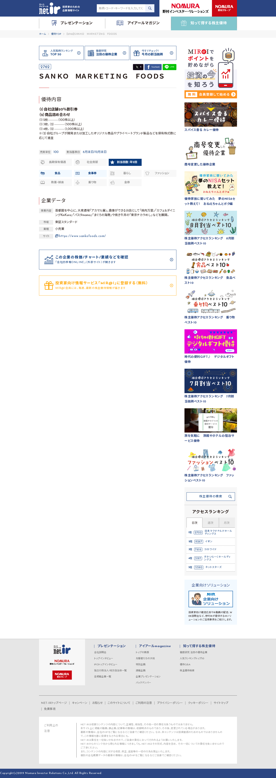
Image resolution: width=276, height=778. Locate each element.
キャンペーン (79, 703)
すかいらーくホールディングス (217, 558)
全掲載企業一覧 (102, 677)
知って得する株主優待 (199, 646)
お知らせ (97, 703)
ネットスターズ (213, 567)
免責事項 (49, 709)
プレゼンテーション (111, 646)
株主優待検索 (187, 671)
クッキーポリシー (198, 703)
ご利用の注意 (144, 703)
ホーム (42, 34)
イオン (209, 541)
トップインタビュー (103, 658)
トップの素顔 (142, 652)
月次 (227, 523)
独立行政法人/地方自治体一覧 (110, 671)
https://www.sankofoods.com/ (82, 236)
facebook (156, 67)
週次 (210, 523)
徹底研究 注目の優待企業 (193, 652)
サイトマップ (221, 703)
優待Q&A (185, 664)
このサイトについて (119, 703)
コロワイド (210, 549)
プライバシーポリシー (170, 703)
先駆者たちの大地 (145, 658)
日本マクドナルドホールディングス (218, 532)
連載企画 (140, 671)
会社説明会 (100, 652)
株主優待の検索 (210, 496)
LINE (172, 67)
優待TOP (56, 34)
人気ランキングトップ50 (192, 658)
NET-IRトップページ (54, 703)
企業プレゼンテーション (148, 677)
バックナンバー (143, 683)
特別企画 (140, 664)
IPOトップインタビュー (105, 664)
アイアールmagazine (155, 646)
